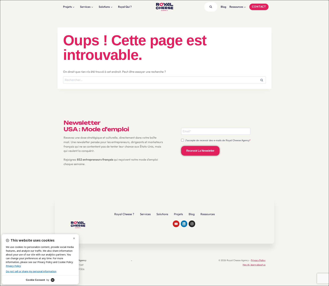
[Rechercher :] (164, 80)
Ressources (207, 214)
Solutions (162, 214)
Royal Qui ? (125, 6)
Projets (178, 214)
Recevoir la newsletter (200, 150)
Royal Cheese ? (124, 214)
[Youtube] (176, 223)
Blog (223, 6)
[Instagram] (192, 223)
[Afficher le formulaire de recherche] (210, 7)
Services (145, 214)
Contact (259, 6)
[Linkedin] (184, 223)
